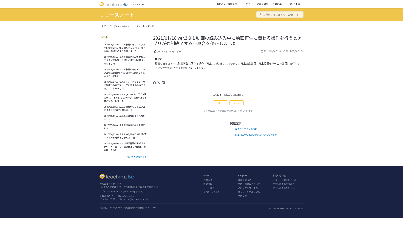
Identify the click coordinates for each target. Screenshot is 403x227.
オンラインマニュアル (249, 191)
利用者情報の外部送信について (137, 207)
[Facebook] (154, 82)
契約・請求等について (249, 184)
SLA (154, 207)
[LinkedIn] (163, 82)
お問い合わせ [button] (279, 4)
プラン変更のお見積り (284, 184)
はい (220, 102)
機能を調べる (244, 180)
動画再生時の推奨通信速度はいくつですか (256, 134)
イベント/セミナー (212, 191)
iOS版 (151, 26)
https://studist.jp (125, 196)
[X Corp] (158, 82)
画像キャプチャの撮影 (246, 129)
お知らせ (221, 4)
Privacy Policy (116, 207)
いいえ (236, 102)
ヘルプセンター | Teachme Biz (113, 26)
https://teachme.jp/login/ (129, 191)
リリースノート (247, 4)
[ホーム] (149, 176)
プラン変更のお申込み (284, 187)
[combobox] (280, 14)
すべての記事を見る (137, 157)
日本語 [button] (296, 4)
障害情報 (232, 4)
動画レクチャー (245, 195)
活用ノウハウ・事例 (248, 187)
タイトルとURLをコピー (169, 51)
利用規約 (103, 207)
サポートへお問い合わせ (285, 180)
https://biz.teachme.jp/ (135, 199)
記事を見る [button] (262, 4)
